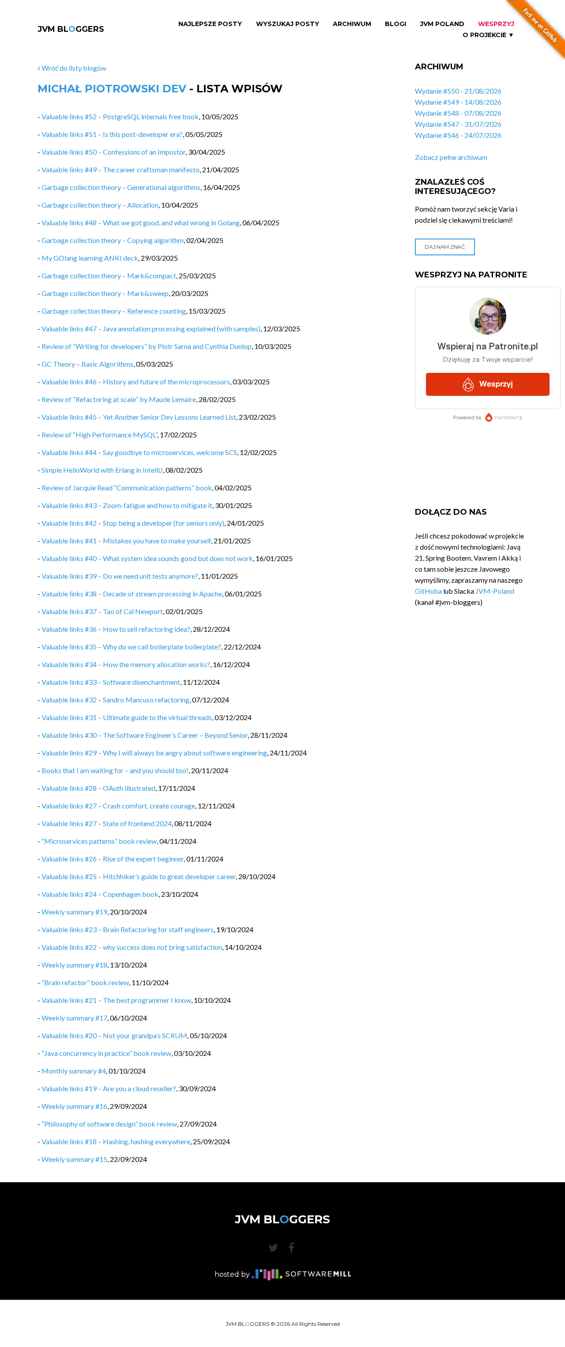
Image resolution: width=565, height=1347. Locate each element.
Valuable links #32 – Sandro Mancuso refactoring (115, 699)
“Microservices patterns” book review (99, 841)
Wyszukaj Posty (287, 24)
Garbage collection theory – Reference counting (113, 311)
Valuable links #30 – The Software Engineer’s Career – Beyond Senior (144, 735)
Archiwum (352, 24)
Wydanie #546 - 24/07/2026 (458, 135)
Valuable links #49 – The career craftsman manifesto (120, 169)
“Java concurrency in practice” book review (106, 1053)
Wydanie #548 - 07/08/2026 (458, 113)
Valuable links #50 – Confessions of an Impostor (113, 152)
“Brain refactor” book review (85, 982)
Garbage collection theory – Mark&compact (108, 275)
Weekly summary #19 (74, 911)
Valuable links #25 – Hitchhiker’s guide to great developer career (138, 876)
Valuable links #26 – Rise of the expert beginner (112, 858)
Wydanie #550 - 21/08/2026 (458, 91)
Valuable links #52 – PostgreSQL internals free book (120, 116)
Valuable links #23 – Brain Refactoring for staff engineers (127, 929)
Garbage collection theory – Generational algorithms (120, 187)
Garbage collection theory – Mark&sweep (105, 293)
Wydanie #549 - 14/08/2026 (458, 102)
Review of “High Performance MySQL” (99, 434)
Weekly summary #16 (74, 1106)
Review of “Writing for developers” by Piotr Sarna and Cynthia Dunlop (146, 346)
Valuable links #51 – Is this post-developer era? (112, 134)
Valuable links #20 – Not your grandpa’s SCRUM (114, 1035)
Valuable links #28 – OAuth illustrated (98, 788)
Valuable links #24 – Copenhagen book (99, 894)
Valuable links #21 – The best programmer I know (116, 1000)
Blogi (395, 24)
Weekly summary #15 (74, 1159)
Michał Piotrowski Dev (112, 88)
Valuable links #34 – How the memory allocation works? (125, 664)
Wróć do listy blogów (73, 68)
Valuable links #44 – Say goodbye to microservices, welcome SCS (139, 452)
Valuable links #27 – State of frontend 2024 (106, 823)
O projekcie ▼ (488, 35)
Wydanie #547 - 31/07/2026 (458, 124)
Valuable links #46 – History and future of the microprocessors (135, 381)
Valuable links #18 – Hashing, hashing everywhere (115, 1141)
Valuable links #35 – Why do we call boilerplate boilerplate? (131, 646)
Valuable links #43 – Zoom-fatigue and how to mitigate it (126, 505)
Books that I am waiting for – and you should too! (114, 770)
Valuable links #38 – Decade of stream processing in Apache (131, 593)
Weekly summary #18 (74, 964)
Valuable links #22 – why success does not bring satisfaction (131, 947)
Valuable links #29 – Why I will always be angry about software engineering (154, 752)
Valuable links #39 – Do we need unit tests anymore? (119, 576)
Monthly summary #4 (73, 1070)
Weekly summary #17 (74, 1017)
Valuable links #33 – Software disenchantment (110, 682)
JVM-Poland (494, 591)
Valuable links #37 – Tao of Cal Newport (102, 611)
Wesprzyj (496, 24)
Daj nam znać (445, 246)
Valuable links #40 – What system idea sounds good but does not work (147, 558)
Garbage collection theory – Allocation (99, 205)
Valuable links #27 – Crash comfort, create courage (118, 805)
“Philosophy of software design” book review (109, 1123)
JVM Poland (442, 24)
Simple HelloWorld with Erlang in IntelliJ (102, 470)
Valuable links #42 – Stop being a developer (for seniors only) (132, 523)
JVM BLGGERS (71, 29)
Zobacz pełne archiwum (451, 157)
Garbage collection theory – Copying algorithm (112, 240)
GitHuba (428, 591)
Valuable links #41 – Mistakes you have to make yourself (126, 540)
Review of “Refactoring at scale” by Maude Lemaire (118, 399)
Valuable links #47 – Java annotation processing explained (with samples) (150, 328)
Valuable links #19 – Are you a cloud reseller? (108, 1088)
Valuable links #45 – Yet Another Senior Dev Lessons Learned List (138, 417)
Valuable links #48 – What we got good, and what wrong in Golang (140, 222)
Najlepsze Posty (210, 24)
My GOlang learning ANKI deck (89, 258)
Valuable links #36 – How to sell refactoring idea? (115, 629)
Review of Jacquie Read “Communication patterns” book (126, 487)
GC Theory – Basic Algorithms (87, 364)
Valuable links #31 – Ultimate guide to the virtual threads (126, 717)
